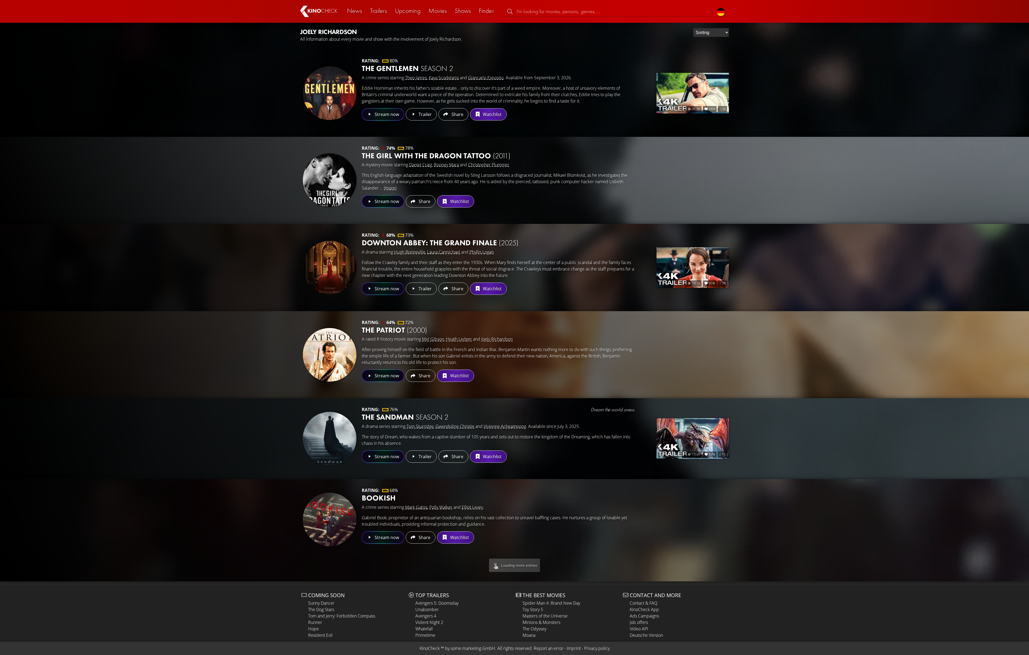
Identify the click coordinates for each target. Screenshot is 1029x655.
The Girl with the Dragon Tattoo (436, 155)
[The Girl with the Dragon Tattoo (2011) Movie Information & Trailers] (329, 180)
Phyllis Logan (481, 252)
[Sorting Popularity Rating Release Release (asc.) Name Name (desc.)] (711, 32)
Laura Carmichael (443, 252)
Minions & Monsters (541, 622)
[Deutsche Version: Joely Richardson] (721, 11)
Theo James (416, 78)
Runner (315, 622)
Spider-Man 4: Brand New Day (551, 603)
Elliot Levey (472, 507)
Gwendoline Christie (454, 426)
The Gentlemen (407, 68)
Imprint (574, 648)
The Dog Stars (321, 609)
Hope (313, 628)
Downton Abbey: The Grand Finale (440, 242)
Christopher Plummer (488, 165)
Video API (639, 628)
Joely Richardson (497, 339)
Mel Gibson (433, 339)
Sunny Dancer (321, 603)
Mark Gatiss (416, 507)
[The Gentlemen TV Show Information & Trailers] (329, 93)
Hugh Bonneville (409, 252)
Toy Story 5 (533, 609)
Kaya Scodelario (444, 78)
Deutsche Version (646, 635)
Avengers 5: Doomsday (436, 603)
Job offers (639, 622)
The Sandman (405, 417)
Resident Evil (320, 635)
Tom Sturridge (420, 426)
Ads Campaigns (644, 616)
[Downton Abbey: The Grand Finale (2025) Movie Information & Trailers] (329, 267)
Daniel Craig (420, 165)
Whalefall (424, 628)
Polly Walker (440, 507)
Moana (529, 635)
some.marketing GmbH (473, 648)
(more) (390, 188)
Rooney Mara (446, 165)
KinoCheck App (644, 609)
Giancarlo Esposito (486, 78)
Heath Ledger (459, 339)
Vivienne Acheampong (505, 426)
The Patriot (394, 330)
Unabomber (427, 609)
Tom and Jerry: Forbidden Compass (341, 616)
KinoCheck (430, 648)
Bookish (379, 498)
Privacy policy (597, 648)
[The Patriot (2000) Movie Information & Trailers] (329, 355)
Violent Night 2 (429, 622)
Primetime (425, 635)
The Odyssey (534, 628)
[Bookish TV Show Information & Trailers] (329, 519)
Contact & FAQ (643, 603)
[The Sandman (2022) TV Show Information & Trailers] (329, 438)
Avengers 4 (425, 616)
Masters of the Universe (545, 616)
